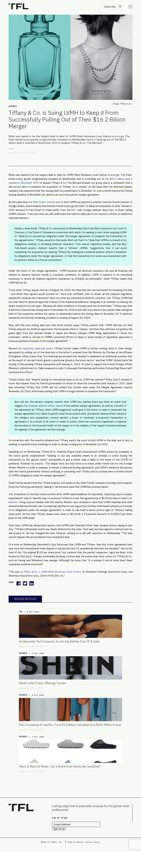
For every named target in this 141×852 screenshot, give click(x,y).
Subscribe (110, 6)
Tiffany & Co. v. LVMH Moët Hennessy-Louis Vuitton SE (53, 571)
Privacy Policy (92, 842)
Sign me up (59, 829)
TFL (33, 152)
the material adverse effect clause (43, 405)
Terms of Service (75, 842)
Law (20, 611)
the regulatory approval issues (35, 348)
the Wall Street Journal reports (46, 202)
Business (13, 106)
